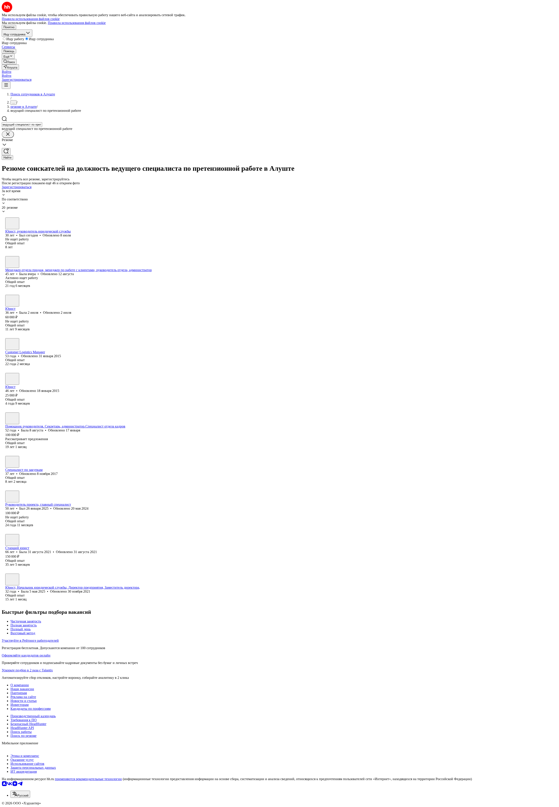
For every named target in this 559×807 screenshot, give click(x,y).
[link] (9, 61)
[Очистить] (8, 134)
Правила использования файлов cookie (77, 23)
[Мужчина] (12, 223)
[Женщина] (12, 262)
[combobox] (22, 124)
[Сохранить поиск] (6, 151)
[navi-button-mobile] (6, 85)
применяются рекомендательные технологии (88, 779)
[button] (6, 72)
